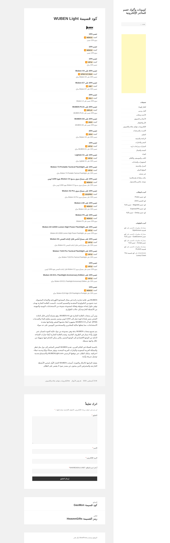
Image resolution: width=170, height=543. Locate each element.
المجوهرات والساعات (139, 162)
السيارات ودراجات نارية (138, 146)
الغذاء (144, 154)
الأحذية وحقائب (141, 115)
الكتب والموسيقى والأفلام (137, 158)
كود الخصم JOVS (140, 201)
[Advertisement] (133, 63)
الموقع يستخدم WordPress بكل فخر (85, 537)
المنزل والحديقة (141, 166)
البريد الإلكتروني (91, 458)
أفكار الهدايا (142, 107)
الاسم (94, 448)
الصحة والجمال (141, 150)
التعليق (94, 415)
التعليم (144, 134)
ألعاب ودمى (142, 111)
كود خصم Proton (140, 197)
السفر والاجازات (140, 142)
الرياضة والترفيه (140, 138)
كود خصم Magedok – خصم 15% (135, 205)
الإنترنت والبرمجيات (139, 130)
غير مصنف (142, 174)
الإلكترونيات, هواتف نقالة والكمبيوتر (134, 127)
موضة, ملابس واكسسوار (138, 182)
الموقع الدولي (141, 170)
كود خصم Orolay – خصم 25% (136, 213)
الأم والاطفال (141, 123)
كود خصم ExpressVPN (138, 209)
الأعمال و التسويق (140, 119)
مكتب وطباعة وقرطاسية (137, 178)
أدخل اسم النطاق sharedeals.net (83, 468)
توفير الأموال (75, 381)
